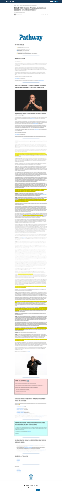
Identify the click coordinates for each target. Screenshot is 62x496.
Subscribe (38, 490)
